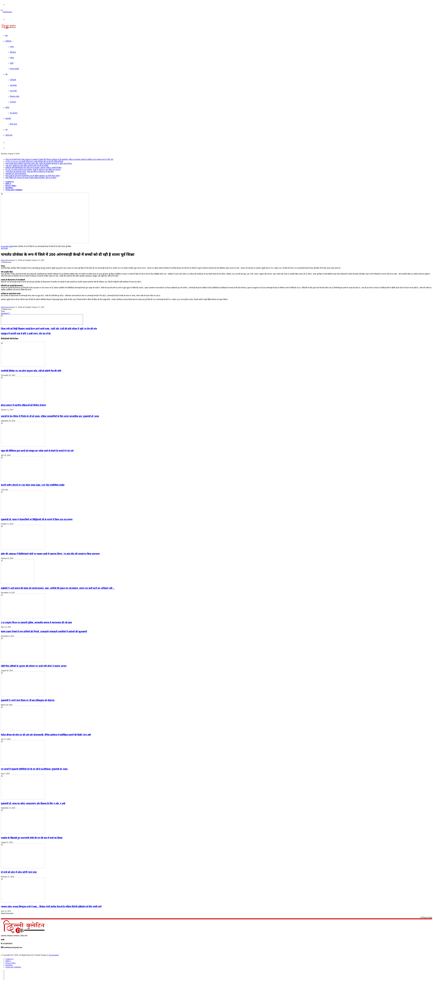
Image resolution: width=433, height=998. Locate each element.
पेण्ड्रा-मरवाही (14, 69)
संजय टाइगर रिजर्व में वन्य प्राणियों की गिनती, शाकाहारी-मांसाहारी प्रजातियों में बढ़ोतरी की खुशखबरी (44, 631)
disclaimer (9, 188)
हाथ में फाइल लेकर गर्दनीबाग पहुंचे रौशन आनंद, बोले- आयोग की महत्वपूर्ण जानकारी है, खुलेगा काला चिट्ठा (38, 163)
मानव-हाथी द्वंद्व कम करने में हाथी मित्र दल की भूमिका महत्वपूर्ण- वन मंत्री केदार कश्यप (32, 176)
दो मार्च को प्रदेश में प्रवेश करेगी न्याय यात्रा (19, 872)
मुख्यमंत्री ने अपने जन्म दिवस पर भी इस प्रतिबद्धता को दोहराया (27, 700)
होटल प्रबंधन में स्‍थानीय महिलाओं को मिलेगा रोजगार (23, 405)
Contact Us (9, 182)
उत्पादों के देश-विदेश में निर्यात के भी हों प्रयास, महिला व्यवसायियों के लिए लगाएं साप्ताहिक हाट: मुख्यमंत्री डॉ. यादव (50, 416)
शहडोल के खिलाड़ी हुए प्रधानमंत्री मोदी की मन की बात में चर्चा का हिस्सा (31, 837)
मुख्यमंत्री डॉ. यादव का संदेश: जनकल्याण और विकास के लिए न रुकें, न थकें (33, 803)
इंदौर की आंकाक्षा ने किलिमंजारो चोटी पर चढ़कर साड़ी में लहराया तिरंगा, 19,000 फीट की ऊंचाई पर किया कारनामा (50, 553)
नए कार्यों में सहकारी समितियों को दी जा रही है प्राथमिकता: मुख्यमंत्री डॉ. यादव (34, 769)
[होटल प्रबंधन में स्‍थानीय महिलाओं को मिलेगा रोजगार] (23, 400)
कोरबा (12, 58)
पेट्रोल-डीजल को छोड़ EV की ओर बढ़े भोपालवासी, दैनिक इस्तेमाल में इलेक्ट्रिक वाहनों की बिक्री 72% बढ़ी (46, 734)
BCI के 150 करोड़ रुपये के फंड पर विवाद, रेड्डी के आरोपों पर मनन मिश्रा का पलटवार (33, 170)
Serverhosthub (53, 955)
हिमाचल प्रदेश (14, 96)
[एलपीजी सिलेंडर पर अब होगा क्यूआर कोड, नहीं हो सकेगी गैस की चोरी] (23, 366)
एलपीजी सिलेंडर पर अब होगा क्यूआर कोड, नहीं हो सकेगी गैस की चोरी (31, 370)
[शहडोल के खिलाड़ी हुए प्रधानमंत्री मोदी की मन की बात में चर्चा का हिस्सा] (23, 833)
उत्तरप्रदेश (13, 85)
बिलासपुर (13, 52)
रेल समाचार (13, 113)
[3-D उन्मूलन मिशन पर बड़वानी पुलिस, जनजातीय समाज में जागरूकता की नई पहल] (23, 618)
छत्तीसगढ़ (8, 41)
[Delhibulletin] (6, 12)
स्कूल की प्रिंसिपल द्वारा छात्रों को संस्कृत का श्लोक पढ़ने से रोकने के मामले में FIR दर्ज (37, 450)
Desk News (5, 260)
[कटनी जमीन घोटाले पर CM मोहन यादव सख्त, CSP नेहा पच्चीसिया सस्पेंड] (23, 480)
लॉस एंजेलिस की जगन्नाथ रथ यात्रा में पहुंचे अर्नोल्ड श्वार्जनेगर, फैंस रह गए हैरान (30, 178)
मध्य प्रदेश (13, 91)
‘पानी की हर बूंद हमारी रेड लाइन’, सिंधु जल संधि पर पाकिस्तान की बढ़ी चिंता (29, 172)
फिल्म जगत (13, 124)
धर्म (6, 130)
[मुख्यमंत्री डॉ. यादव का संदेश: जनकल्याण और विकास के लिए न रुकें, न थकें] (23, 799)
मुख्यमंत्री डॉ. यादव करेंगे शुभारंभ (15, 174)
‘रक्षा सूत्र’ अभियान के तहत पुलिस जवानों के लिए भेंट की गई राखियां (26, 166)
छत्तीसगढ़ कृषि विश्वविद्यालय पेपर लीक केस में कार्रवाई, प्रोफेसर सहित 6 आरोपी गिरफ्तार (33, 168)
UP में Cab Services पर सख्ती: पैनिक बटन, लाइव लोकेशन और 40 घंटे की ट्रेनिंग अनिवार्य (34, 161)
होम (6, 36)
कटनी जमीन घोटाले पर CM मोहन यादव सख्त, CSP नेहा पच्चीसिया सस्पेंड (32, 485)
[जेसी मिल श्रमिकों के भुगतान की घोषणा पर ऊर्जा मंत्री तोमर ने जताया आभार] (23, 661)
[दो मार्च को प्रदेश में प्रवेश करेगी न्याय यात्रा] (23, 868)
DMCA (8, 184)
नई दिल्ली (13, 80)
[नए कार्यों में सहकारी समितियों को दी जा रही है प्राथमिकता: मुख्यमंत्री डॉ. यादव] (23, 764)
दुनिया (7, 107)
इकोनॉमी (8, 119)
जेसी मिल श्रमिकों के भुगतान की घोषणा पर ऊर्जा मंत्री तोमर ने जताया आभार (34, 666)
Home (3, 246)
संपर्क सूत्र (8, 135)
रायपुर (12, 47)
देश (6, 74)
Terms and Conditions (13, 190)
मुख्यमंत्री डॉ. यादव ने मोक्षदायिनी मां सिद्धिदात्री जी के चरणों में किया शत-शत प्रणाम (37, 519)
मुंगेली (11, 63)
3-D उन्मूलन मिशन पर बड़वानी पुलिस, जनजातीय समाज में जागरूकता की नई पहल (36, 622)
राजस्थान (13, 102)
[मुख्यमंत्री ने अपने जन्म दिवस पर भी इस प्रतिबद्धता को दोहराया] (23, 696)
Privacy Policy (10, 186)
